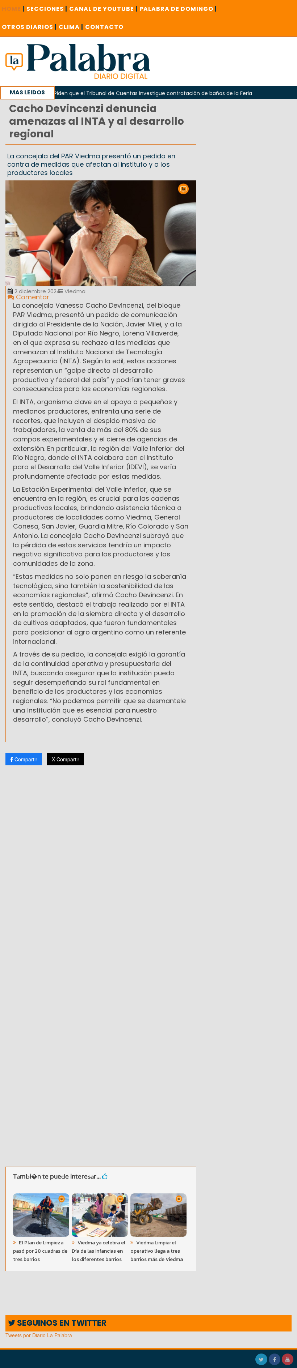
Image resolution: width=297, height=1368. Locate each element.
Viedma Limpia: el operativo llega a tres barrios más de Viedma (156, 1251)
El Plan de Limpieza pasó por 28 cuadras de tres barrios (40, 1251)
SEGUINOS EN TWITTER (60, 1323)
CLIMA (71, 27)
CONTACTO (104, 27)
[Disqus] (101, 866)
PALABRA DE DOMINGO (178, 9)
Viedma (74, 291)
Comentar (31, 297)
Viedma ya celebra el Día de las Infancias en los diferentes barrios (98, 1251)
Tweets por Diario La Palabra (38, 1335)
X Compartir (65, 759)
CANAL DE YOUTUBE (103, 9)
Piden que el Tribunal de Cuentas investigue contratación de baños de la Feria (136, 93)
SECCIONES (46, 9)
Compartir (25, 759)
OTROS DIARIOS (29, 27)
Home (13, 9)
